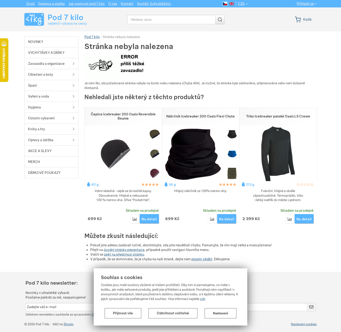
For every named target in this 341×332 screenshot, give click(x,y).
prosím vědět (201, 259)
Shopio (69, 324)
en (231, 4)
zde (202, 299)
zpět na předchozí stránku (124, 254)
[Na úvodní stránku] (51, 19)
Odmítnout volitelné (173, 313)
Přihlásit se (305, 4)
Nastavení (220, 313)
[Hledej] (220, 19)
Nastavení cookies (304, 324)
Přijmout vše (123, 313)
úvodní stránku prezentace (124, 250)
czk (241, 4)
